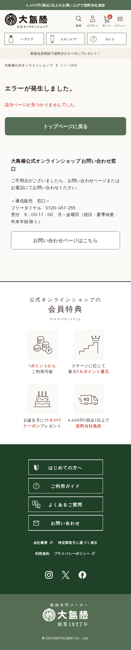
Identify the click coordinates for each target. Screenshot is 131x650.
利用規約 (42, 553)
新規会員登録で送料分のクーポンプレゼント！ (65, 53)
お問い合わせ (65, 523)
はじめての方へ (65, 467)
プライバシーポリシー (72, 553)
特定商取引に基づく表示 (77, 542)
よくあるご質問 (65, 504)
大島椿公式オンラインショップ (29, 65)
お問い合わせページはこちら (65, 240)
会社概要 (41, 542)
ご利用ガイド (65, 486)
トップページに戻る (65, 126)
